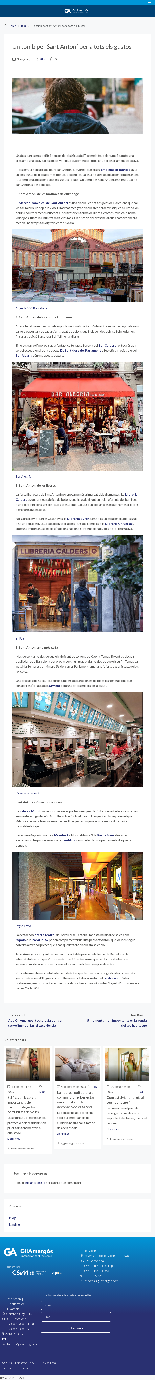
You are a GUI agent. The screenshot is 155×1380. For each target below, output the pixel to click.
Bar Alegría (23, 476)
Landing (14, 1224)
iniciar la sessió (35, 1182)
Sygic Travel (24, 926)
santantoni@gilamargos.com (21, 1344)
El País (20, 638)
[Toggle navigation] (149, 2)
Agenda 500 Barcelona (31, 308)
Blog (23, 25)
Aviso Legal (49, 1363)
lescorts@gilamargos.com (101, 1281)
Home (12, 25)
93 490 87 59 (93, 1276)
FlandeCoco (20, 1368)
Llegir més (13, 1138)
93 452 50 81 (15, 1334)
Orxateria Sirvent (27, 793)
